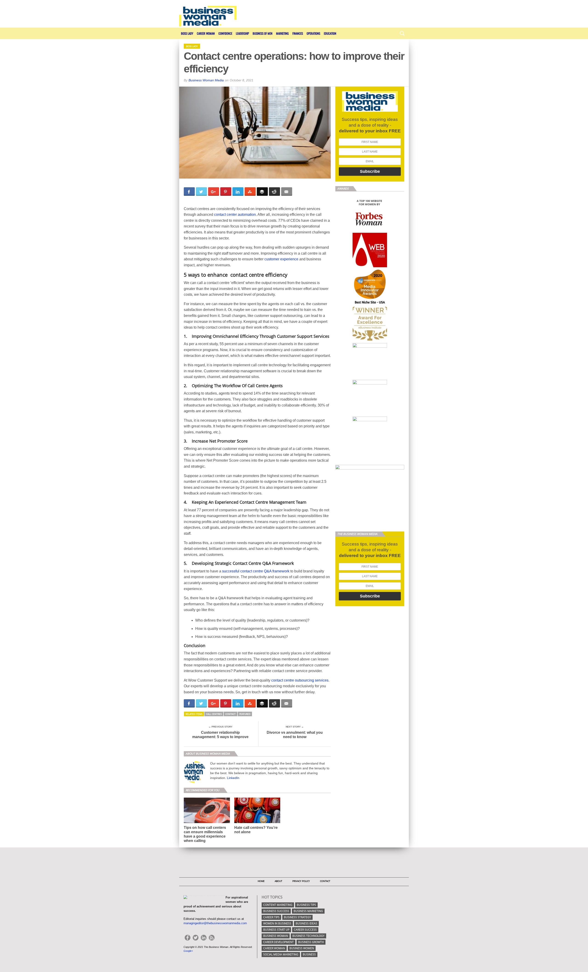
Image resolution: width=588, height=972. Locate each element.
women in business (277, 923)
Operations (313, 33)
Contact (325, 881)
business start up (276, 930)
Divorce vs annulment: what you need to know (295, 734)
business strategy (297, 917)
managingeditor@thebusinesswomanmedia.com (215, 923)
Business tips (306, 905)
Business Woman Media (206, 80)
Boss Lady (187, 33)
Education (330, 33)
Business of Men (262, 33)
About (278, 881)
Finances (297, 33)
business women (301, 948)
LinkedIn (233, 778)
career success (305, 930)
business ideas (306, 923)
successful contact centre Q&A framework (255, 571)
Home (261, 881)
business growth (311, 942)
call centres (214, 714)
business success (276, 911)
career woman (274, 948)
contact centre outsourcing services (299, 680)
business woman (275, 936)
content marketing (277, 905)
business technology (308, 936)
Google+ (188, 950)
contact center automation (235, 214)
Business (309, 954)
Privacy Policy (301, 881)
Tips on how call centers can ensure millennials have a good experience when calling (205, 834)
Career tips (271, 917)
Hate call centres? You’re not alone (256, 830)
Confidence (225, 33)
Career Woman (206, 33)
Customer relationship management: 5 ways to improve (220, 734)
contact (230, 714)
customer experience (281, 259)
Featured (244, 714)
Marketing (282, 33)
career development (278, 942)
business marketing (308, 911)
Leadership (242, 33)
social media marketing (280, 954)
